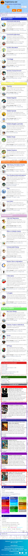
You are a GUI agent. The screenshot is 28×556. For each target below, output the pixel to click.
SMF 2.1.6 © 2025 (14, 542)
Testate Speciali (11, 111)
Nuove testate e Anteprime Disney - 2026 (10, 371)
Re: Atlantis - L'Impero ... (15, 171)
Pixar (8, 188)
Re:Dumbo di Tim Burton (11, 210)
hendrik (20, 227)
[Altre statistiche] (6, 495)
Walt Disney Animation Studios (16, 165)
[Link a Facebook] (20, 553)
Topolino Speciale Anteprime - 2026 (9, 367)
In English (9, 293)
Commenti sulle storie (13, 21)
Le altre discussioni (12, 47)
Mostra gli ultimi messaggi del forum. (11, 494)
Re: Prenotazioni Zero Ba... (11, 227)
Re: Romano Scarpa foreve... (12, 78)
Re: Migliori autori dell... (11, 66)
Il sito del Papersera (13, 218)
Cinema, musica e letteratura (15, 324)
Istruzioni (14, 549)
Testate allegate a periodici (15, 124)
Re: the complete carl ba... (11, 145)
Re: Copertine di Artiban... (14, 30)
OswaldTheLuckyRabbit (11, 185)
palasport (4, 380)
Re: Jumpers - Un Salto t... (11, 197)
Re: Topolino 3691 (9, 93)
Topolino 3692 (4, 364)
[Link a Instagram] (26, 553)
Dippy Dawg (20, 106)
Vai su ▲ (21, 541)
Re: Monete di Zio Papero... (11, 257)
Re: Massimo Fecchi (13, 43)
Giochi (8, 335)
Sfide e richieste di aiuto (14, 231)
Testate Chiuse (11, 137)
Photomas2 (23, 30)
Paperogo (16, 93)
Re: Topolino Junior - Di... (11, 106)
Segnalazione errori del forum (8, 373)
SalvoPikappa (22, 288)
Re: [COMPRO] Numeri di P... (12, 288)
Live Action (10, 201)
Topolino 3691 (4, 366)
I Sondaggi (10, 59)
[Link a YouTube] (24, 553)
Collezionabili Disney (13, 247)
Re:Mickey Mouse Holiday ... (11, 303)
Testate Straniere (12, 150)
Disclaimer (20, 549)
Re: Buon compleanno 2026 (12, 356)
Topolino (9, 86)
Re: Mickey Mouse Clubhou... (12, 184)
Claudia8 (4, 529)
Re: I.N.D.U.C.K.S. (9, 54)
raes (20, 356)
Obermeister (4, 381)
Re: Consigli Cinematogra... (11, 331)
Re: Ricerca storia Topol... (11, 242)
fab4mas (23, 171)
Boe (18, 66)
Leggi (4, 401)
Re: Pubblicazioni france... (11, 157)
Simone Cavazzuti (22, 157)
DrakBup (11, 492)
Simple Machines (14, 545)
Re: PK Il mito (9, 132)
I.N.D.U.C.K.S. (4, 370)
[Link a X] (22, 553)
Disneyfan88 (4, 379)
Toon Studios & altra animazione (16, 175)
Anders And (20, 242)
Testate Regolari (11, 98)
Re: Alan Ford (9, 320)
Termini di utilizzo (14, 541)
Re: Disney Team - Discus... (11, 119)
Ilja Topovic (20, 527)
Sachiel (17, 341)
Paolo (15, 54)
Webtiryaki (7, 541)
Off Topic (9, 346)
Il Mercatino (10, 276)
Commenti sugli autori (13, 34)
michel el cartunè (21, 145)
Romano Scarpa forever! (14, 70)
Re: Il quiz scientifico (10, 341)
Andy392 (20, 43)
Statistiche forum (9, 487)
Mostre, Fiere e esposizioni (14, 261)
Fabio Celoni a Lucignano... (11, 271)
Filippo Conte (21, 271)
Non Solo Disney (12, 311)
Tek (9, 527)
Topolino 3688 (4, 369)
